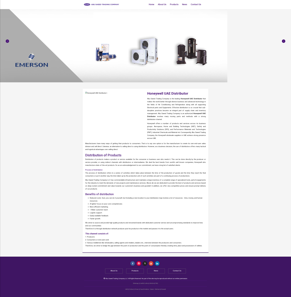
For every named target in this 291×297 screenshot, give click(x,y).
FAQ (156, 283)
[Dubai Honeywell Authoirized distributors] (157, 263)
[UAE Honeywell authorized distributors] (139, 263)
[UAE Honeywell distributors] (132, 263)
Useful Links (144, 283)
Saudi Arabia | (145, 289)
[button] (7, 41)
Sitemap (135, 283)
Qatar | (152, 289)
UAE (126, 289)
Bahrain (157, 289)
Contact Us (196, 4)
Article (152, 283)
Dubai (131, 289)
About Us (162, 4)
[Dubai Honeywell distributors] (151, 263)
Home (151, 4)
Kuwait (163, 289)
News (184, 4)
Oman (137, 289)
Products (174, 4)
